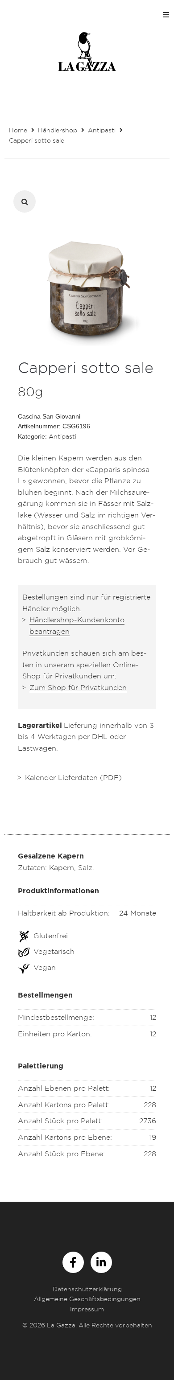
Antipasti (102, 130)
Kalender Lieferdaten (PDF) (73, 777)
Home (18, 130)
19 (152, 1137)
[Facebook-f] (73, 1262)
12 (153, 1088)
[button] (166, 15)
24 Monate (137, 912)
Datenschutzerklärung (87, 1289)
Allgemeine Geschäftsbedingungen (87, 1298)
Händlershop (57, 130)
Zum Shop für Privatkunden (78, 687)
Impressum (87, 1309)
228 (150, 1104)
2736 (147, 1120)
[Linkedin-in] (101, 1262)
